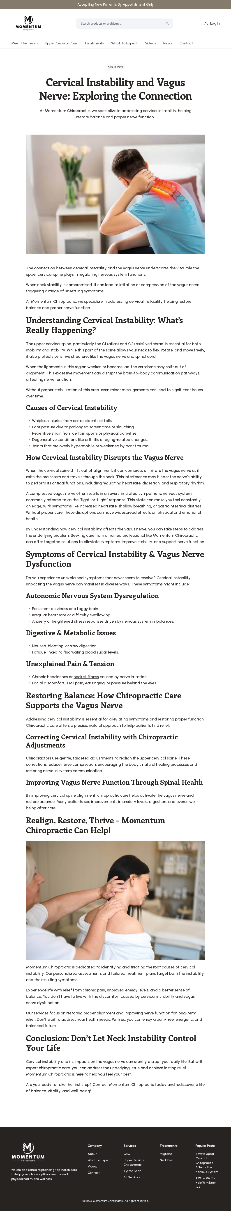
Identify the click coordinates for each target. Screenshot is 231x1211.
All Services (132, 1177)
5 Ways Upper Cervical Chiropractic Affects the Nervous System (207, 1163)
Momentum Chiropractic (108, 1200)
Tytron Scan (132, 1171)
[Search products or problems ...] (167, 23)
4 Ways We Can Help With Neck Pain (206, 1182)
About (92, 1154)
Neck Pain (166, 1160)
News (167, 43)
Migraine (166, 1154)
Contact (186, 43)
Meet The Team (24, 43)
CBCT (128, 1154)
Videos (150, 43)
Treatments (94, 43)
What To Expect (124, 43)
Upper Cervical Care (61, 43)
